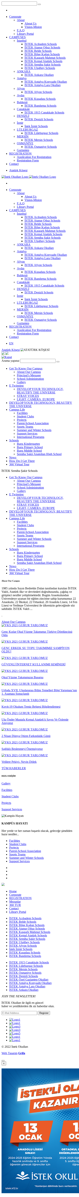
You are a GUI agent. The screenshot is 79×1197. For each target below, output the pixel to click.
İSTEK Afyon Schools (38, 92)
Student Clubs (25, 416)
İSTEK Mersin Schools (39, 139)
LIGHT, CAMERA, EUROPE (36, 399)
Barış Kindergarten (28, 443)
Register (44, 1013)
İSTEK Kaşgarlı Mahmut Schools (45, 57)
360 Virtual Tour (19, 464)
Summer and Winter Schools (34, 430)
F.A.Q (21, 30)
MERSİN (23, 136)
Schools (14, 440)
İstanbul (21, 40)
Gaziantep (23, 150)
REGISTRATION (20, 153)
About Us (30, 23)
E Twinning (16, 385)
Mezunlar (15, 901)
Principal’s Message (29, 375)
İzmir (20, 122)
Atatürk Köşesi (18, 170)
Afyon (21, 88)
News (12, 457)
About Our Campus (29, 372)
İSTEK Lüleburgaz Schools (41, 133)
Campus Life (17, 409)
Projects (21, 419)
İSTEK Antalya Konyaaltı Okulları (46, 81)
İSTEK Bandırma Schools (40, 105)
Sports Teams (25, 426)
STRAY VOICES (28, 395)
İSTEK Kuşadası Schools (40, 98)
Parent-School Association (33, 423)
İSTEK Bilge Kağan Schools (42, 54)
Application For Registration (34, 157)
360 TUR (15, 905)
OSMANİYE (25, 143)
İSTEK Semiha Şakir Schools (43, 64)
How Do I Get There (22, 461)
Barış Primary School (30, 447)
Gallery (21, 382)
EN (11, 343)
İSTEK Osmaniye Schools (41, 146)
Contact (14, 163)
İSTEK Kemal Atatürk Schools (43, 61)
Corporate (15, 16)
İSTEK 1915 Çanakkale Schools (44, 112)
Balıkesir (22, 102)
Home (13, 891)
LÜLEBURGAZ (27, 129)
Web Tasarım (9, 1053)
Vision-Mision (33, 27)
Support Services (27, 433)
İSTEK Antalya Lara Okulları (43, 85)
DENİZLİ (23, 116)
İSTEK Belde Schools (38, 50)
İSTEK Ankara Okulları (39, 74)
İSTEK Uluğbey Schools (40, 68)
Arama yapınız (10, 360)
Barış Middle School (29, 450)
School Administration (30, 378)
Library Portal (25, 33)
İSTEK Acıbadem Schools (41, 44)
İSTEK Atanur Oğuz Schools (42, 47)
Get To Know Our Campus (25, 368)
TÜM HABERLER (14, 768)
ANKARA (23, 71)
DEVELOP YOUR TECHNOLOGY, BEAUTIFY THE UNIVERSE (40, 390)
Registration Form (28, 160)
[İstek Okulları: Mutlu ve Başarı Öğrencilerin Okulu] (29, 176)
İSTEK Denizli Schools (39, 119)
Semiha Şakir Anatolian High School (39, 454)
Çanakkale (23, 109)
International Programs (30, 437)
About (21, 20)
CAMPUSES (17, 37)
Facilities (22, 413)
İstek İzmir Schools (36, 126)
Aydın (20, 95)
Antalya (21, 78)
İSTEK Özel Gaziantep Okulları (28, 979)
